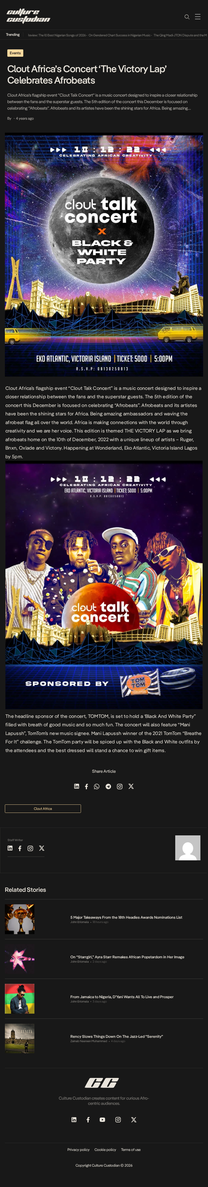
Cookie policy (105, 1149)
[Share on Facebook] (86, 787)
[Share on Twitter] (131, 787)
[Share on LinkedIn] (76, 787)
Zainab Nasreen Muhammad (88, 1041)
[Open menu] (198, 16)
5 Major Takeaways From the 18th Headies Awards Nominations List (126, 917)
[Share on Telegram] (108, 787)
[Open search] (187, 16)
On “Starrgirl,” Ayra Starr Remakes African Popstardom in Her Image (127, 957)
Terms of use (131, 1149)
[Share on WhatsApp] (96, 787)
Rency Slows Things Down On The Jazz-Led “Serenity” (116, 1036)
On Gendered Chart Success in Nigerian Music (107, 35)
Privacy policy (78, 1149)
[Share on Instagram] (119, 787)
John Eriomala (79, 922)
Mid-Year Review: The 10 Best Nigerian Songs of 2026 (37, 35)
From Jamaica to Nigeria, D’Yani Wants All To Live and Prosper (122, 997)
